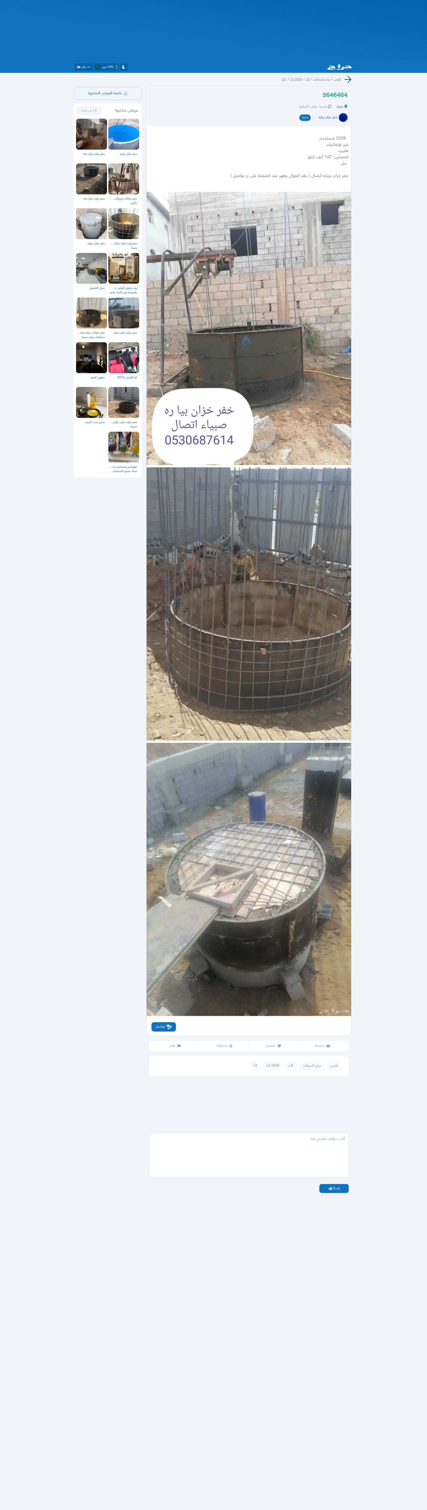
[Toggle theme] (124, 67)
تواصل (160, 1027)
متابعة (305, 117)
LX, (284, 79)
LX (308, 79)
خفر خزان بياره (327, 117)
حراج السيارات (321, 79)
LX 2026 (296, 79)
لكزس (337, 79)
